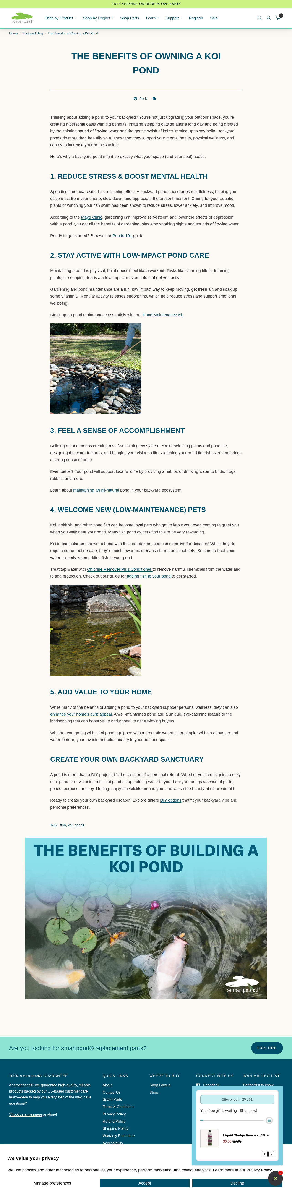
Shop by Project (96, 18)
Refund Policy (114, 1121)
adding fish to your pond (149, 576)
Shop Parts (129, 18)
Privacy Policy (114, 1114)
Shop (153, 1092)
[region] (146, 4)
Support (172, 18)
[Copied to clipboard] (155, 99)
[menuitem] (60, 18)
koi (70, 825)
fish (63, 825)
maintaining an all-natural (96, 490)
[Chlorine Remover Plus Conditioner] (95, 630)
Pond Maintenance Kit (163, 315)
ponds (79, 825)
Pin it (143, 98)
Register (196, 18)
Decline (237, 1183)
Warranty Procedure (119, 1136)
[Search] (259, 18)
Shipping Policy (115, 1128)
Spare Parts (112, 1099)
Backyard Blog (32, 33)
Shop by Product (59, 18)
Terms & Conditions (118, 1107)
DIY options (170, 800)
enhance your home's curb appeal (81, 714)
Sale (214, 18)
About (107, 1085)
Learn (151, 18)
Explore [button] (267, 1048)
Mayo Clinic (91, 217)
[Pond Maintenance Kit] (95, 368)
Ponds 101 (122, 235)
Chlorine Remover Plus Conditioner (120, 569)
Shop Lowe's (159, 1085)
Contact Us (112, 1092)
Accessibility (113, 1143)
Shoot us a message (25, 1114)
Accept (144, 1183)
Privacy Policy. (259, 1170)
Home (13, 33)
